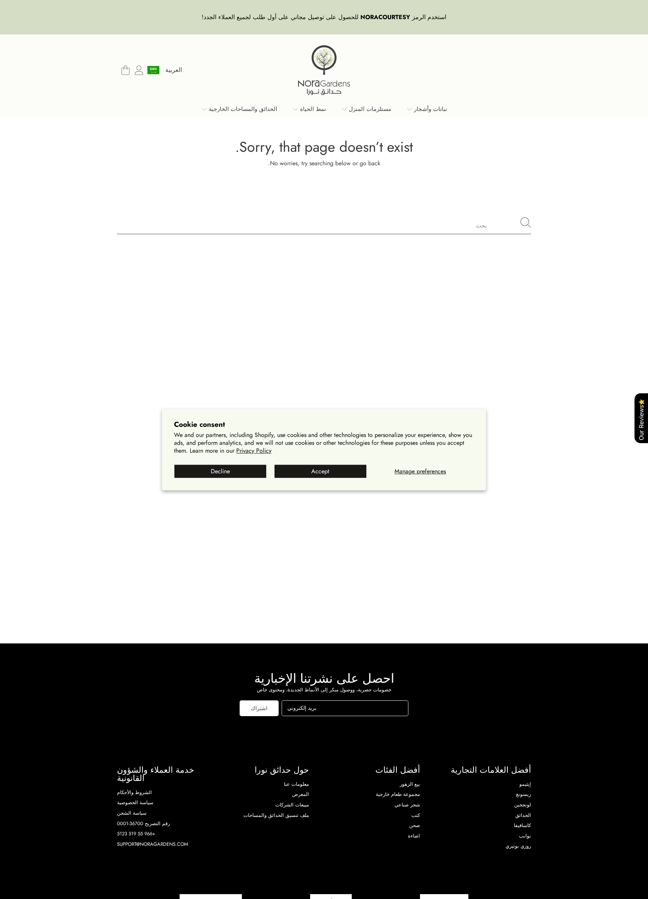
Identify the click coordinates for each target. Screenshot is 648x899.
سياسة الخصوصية (135, 802)
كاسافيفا (522, 825)
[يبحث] (526, 222)
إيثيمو (525, 784)
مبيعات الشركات (292, 804)
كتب (415, 815)
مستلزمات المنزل (369, 109)
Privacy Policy (254, 450)
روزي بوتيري (518, 846)
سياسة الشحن (132, 813)
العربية (173, 70)
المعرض (300, 794)
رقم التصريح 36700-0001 (143, 823)
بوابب (525, 835)
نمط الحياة (312, 109)
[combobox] (324, 222)
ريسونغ (523, 794)
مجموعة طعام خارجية (398, 794)
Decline (220, 471)
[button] (125, 70)
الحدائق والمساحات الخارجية (242, 109)
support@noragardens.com (152, 844)
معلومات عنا (296, 784)
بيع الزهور (410, 784)
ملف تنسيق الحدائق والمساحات (276, 815)
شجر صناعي (407, 804)
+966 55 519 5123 (136, 833)
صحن (414, 825)
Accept (320, 471)
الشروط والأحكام (134, 792)
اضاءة (414, 835)
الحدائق (523, 815)
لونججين (522, 804)
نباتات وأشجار (429, 109)
